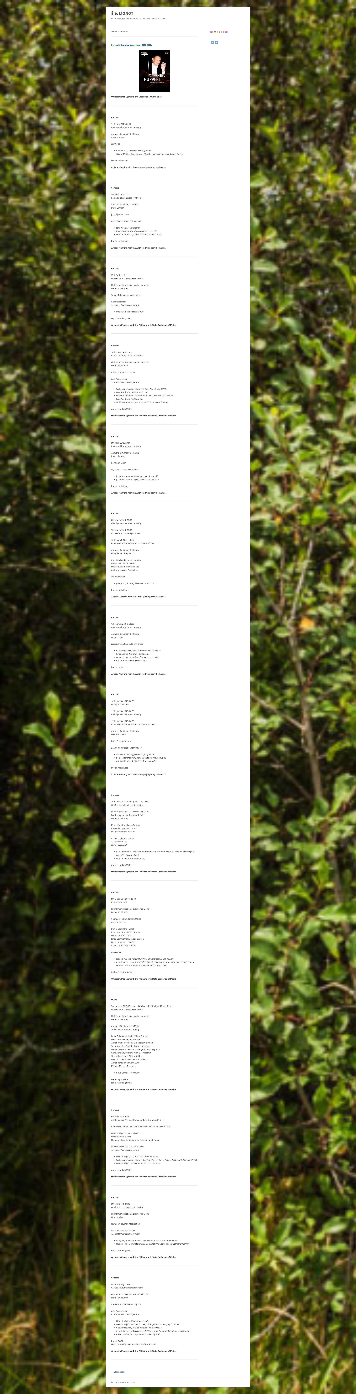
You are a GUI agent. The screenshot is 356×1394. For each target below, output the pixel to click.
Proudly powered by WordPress (123, 1382)
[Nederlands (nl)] (226, 31)
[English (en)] (211, 31)
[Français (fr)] (218, 31)
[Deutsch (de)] (215, 31)
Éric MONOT (122, 13)
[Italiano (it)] (222, 31)
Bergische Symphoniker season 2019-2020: (131, 45)
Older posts (118, 1372)
